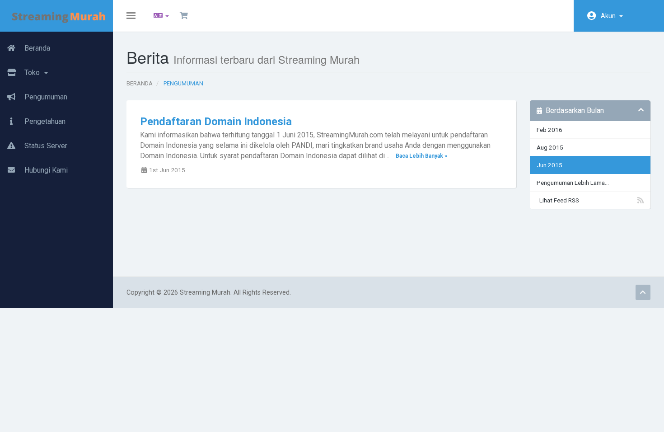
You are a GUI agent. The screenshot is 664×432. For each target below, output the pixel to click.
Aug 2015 (550, 147)
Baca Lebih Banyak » (421, 156)
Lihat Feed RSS (558, 200)
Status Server (45, 145)
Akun (609, 15)
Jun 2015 (549, 165)
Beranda (36, 48)
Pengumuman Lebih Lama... (573, 182)
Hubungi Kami (45, 170)
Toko (33, 72)
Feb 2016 (549, 129)
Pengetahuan (44, 121)
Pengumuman (45, 97)
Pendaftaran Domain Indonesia (216, 121)
